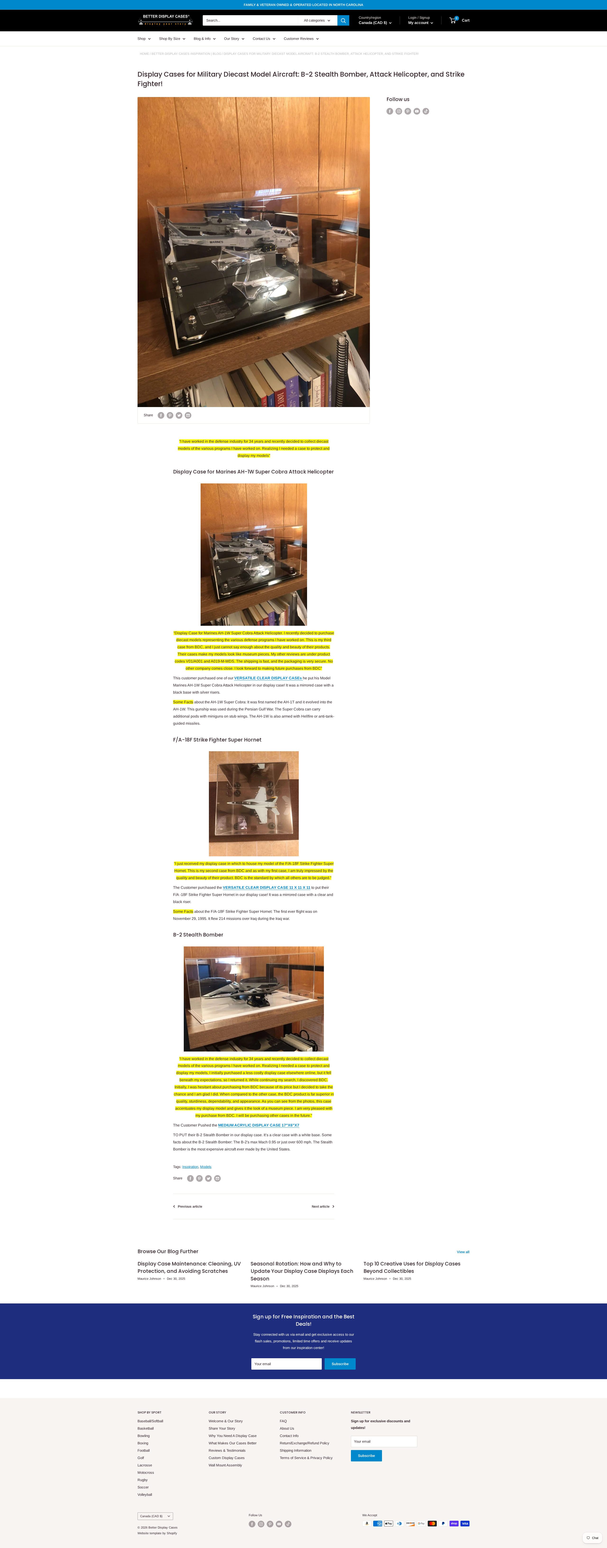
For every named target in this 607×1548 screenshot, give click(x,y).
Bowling (144, 1436)
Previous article (190, 1206)
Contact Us (261, 39)
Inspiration (190, 1167)
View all (463, 1252)
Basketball (146, 1428)
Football (144, 1450)
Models (206, 1167)
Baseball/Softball (150, 1421)
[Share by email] (188, 415)
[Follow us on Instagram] (398, 111)
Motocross (146, 1472)
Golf (141, 1458)
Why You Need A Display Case (233, 1436)
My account (418, 23)
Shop (142, 39)
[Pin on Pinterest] (170, 415)
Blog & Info (202, 39)
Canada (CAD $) (151, 1516)
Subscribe (340, 1364)
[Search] (343, 20)
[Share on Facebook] (161, 415)
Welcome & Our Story (226, 1421)
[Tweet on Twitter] (179, 415)
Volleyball (145, 1494)
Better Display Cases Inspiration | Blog (186, 54)
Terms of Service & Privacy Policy (306, 1458)
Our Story (231, 39)
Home (144, 54)
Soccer (143, 1487)
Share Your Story (222, 1428)
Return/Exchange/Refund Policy (304, 1443)
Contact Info (289, 1436)
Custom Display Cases (227, 1458)
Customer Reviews (299, 39)
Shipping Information (295, 1450)
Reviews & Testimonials (227, 1450)
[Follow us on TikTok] (426, 111)
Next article (321, 1206)
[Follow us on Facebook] (389, 111)
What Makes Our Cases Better (233, 1443)
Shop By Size (169, 39)
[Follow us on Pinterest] (408, 111)
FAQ (283, 1421)
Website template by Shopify (157, 1533)
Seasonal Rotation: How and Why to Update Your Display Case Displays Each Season (302, 1271)
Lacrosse (145, 1465)
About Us (287, 1428)
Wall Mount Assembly (225, 1465)
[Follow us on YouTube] (417, 111)
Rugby (143, 1480)
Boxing (143, 1443)
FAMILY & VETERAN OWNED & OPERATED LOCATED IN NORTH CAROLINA (303, 5)
